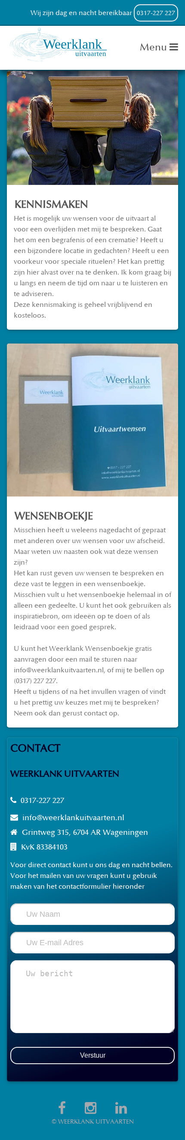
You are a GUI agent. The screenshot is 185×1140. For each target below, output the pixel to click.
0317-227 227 (156, 13)
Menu (155, 47)
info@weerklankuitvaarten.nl (73, 817)
